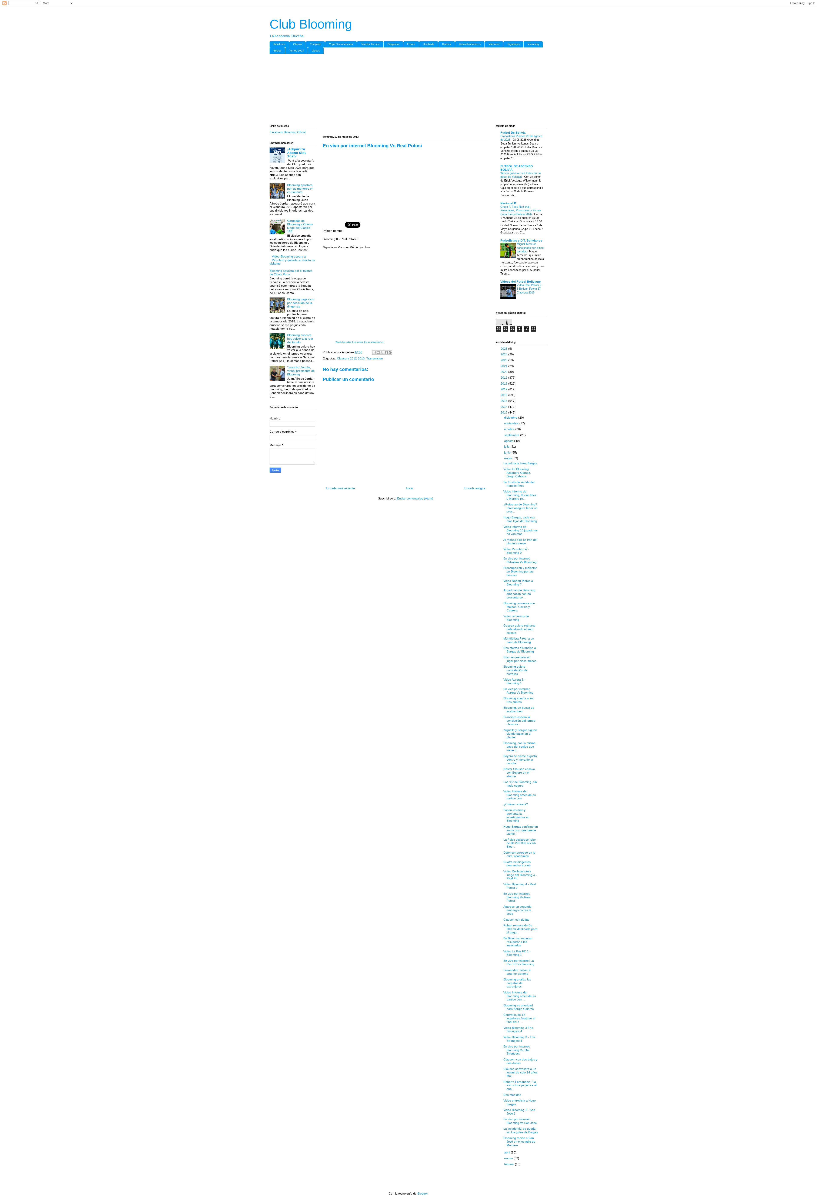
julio (507, 446)
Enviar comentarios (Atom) (415, 498)
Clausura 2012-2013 (351, 358)
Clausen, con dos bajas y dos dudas (520, 1061)
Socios (277, 50)
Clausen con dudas (516, 919)
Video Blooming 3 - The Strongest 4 (519, 1038)
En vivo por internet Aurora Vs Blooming (518, 690)
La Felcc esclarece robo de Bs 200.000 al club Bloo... (519, 843)
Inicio (409, 488)
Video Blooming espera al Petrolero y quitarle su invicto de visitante (292, 260)
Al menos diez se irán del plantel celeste (520, 541)
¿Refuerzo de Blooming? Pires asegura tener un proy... (520, 508)
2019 (504, 377)
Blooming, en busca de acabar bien (518, 709)
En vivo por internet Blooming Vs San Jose (520, 1121)
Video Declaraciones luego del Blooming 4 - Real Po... (520, 875)
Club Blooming (311, 24)
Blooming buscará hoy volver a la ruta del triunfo (300, 338)
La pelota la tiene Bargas (520, 463)
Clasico (297, 44)
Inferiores (493, 44)
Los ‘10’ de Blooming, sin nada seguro (520, 783)
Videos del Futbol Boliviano (520, 281)
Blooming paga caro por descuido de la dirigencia (300, 303)
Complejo (315, 44)
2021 (504, 366)
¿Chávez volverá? (515, 804)
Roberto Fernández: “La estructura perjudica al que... (520, 1085)
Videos (316, 50)
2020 (504, 371)
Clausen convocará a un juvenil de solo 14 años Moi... (520, 1072)
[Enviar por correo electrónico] (374, 352)
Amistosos (279, 44)
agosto (509, 440)
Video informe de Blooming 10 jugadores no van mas (520, 530)
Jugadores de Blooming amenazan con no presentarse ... (519, 593)
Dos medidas (512, 1094)
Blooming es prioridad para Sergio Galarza (518, 1007)
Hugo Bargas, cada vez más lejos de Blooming (520, 519)
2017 (504, 389)
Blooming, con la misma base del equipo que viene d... (519, 746)
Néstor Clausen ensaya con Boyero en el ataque (519, 772)
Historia (446, 44)
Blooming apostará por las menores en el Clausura (300, 188)
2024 (504, 354)
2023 (504, 360)
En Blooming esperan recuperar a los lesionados (517, 942)
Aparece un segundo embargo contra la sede (517, 910)
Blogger (422, 1193)
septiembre (512, 435)
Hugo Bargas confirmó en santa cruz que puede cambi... (520, 830)
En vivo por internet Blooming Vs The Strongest (516, 1050)
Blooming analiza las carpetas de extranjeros (517, 983)
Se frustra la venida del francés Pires (518, 483)
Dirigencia (393, 44)
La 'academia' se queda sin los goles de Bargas (520, 1130)
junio (507, 452)
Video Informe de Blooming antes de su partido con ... (519, 996)
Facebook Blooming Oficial (288, 132)
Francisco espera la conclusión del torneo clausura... (519, 720)
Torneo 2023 (296, 50)
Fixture (411, 44)
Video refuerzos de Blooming (516, 617)
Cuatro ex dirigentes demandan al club (517, 863)
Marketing (533, 44)
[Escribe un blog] (378, 352)
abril (507, 1152)
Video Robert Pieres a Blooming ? (518, 582)
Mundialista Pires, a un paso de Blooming (518, 640)
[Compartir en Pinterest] (390, 352)
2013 (504, 412)
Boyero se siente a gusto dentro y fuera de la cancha (520, 759)
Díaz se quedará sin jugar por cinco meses (519, 659)
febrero (509, 1164)
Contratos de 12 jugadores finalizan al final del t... (519, 1018)
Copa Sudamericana (341, 44)
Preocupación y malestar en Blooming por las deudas (520, 571)
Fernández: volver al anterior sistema (517, 971)
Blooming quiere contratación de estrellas (515, 670)
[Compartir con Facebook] (386, 352)
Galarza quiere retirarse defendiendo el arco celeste (519, 629)
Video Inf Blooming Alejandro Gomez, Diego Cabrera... (517, 472)
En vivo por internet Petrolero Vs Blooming (520, 560)
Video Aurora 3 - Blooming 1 (514, 681)
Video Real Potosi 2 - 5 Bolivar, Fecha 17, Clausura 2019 (530, 288)
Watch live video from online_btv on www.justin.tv (359, 342)
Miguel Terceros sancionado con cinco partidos (530, 247)
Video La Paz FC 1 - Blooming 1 (517, 953)
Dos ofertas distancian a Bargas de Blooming (519, 649)
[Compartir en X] (382, 352)
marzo (509, 1158)
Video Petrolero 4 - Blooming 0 (516, 550)
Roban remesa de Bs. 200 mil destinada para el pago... (520, 929)
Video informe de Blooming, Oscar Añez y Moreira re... (519, 495)
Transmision (374, 358)
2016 (504, 395)
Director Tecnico (370, 44)
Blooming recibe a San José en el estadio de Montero (519, 1141)
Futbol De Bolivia (513, 132)
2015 (504, 400)
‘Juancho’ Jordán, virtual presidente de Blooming (301, 371)
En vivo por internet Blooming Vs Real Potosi (516, 897)
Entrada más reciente (340, 488)
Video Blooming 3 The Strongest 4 (518, 1029)
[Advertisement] (397, 90)
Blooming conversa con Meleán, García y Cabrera (519, 606)
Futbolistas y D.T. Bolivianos (521, 240)
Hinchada (428, 44)
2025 (504, 348)
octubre (509, 429)
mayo (508, 458)
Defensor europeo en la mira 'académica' (519, 854)
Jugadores (513, 44)
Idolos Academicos (470, 44)
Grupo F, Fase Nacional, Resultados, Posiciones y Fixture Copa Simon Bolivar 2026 (520, 210)
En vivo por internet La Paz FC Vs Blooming (518, 962)
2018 (504, 383)
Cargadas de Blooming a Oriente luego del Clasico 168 (300, 226)
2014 (504, 406)
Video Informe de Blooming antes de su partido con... (519, 795)
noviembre (511, 423)
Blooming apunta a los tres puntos (518, 700)
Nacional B (508, 203)
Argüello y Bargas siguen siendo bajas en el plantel (520, 733)
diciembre (511, 417)
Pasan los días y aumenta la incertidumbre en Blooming (516, 815)
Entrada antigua (474, 488)
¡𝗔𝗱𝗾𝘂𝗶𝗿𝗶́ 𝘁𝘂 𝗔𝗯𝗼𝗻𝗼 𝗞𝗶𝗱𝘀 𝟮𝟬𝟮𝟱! (296, 152)
